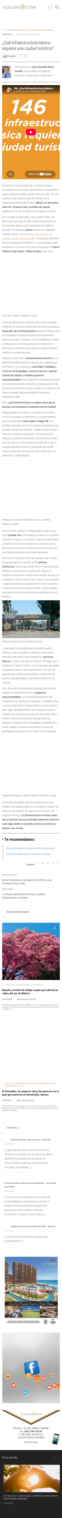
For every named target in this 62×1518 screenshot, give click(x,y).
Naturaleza (27, 985)
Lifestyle (52, 1084)
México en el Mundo (13, 985)
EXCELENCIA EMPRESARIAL (38, 1084)
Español (11, 56)
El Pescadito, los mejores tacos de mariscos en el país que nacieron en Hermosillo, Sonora (30, 1093)
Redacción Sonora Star (26, 999)
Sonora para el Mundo (16, 30)
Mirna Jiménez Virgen (25, 1100)
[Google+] (48, 863)
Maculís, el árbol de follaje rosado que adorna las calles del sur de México (30, 991)
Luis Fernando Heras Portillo (28, 34)
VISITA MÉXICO (33, 30)
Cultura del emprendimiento (17, 1084)
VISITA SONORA (46, 30)
